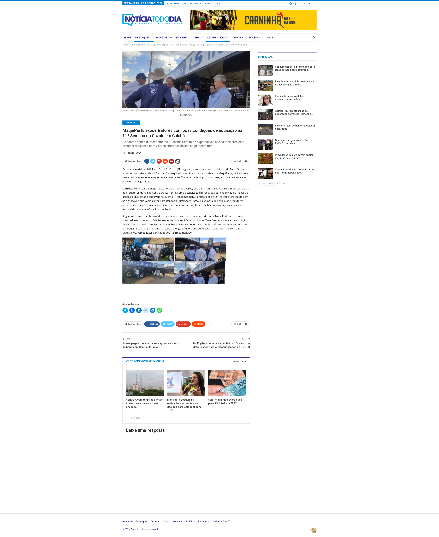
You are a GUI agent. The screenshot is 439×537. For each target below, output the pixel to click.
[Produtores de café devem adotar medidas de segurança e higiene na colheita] (265, 158)
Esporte (181, 37)
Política (254, 37)
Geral (197, 37)
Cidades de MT (216, 37)
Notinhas (178, 521)
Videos (155, 521)
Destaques (142, 37)
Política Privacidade (210, 3)
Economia (162, 37)
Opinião (237, 37)
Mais (270, 37)
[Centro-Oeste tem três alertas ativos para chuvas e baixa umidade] (145, 383)
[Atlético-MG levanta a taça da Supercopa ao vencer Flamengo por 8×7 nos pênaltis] (265, 114)
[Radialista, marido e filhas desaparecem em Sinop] (265, 100)
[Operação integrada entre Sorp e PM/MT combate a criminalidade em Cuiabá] (265, 144)
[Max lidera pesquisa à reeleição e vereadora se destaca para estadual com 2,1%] (186, 383)
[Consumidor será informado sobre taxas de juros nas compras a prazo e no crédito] (265, 70)
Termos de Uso (190, 3)
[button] (148, 249)
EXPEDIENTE (173, 3)
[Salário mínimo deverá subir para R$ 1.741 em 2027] (227, 383)
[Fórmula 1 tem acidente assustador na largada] (265, 129)
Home (127, 37)
